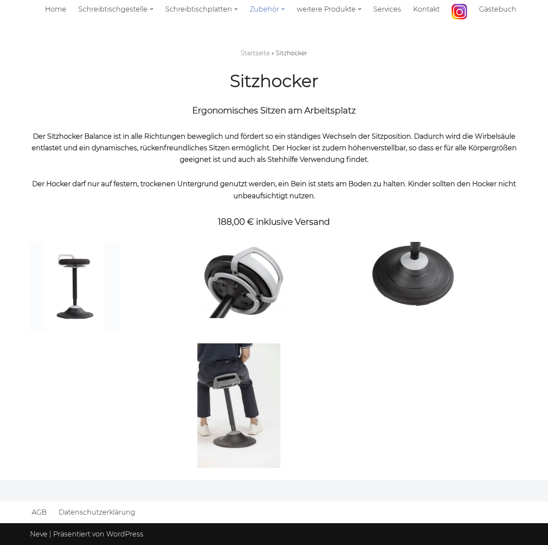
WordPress (124, 534)
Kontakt (426, 9)
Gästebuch (497, 9)
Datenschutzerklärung (97, 512)
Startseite (255, 53)
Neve (39, 534)
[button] (151, 9)
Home (55, 9)
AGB (39, 512)
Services (387, 9)
